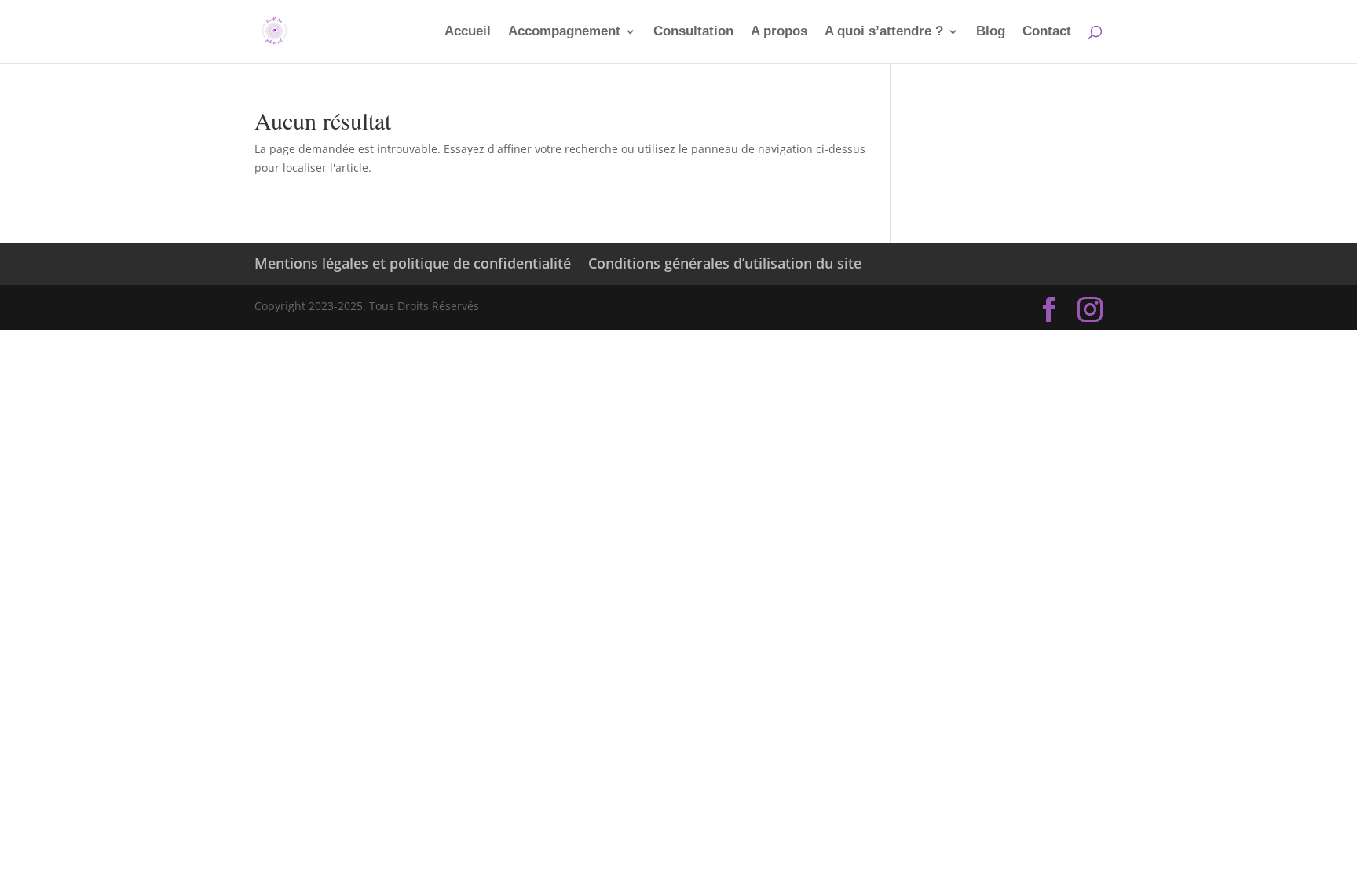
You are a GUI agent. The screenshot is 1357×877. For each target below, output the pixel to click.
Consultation (693, 32)
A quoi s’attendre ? (884, 32)
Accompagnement (564, 32)
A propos (779, 32)
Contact (1046, 32)
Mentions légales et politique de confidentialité (412, 263)
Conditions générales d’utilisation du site (724, 263)
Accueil (467, 32)
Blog (990, 32)
